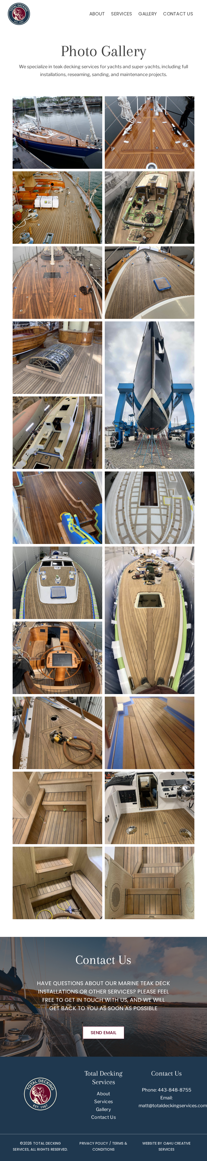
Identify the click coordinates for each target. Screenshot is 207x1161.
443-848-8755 (174, 1090)
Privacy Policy (94, 1143)
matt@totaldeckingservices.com (173, 1105)
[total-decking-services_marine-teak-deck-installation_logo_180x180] (40, 1078)
